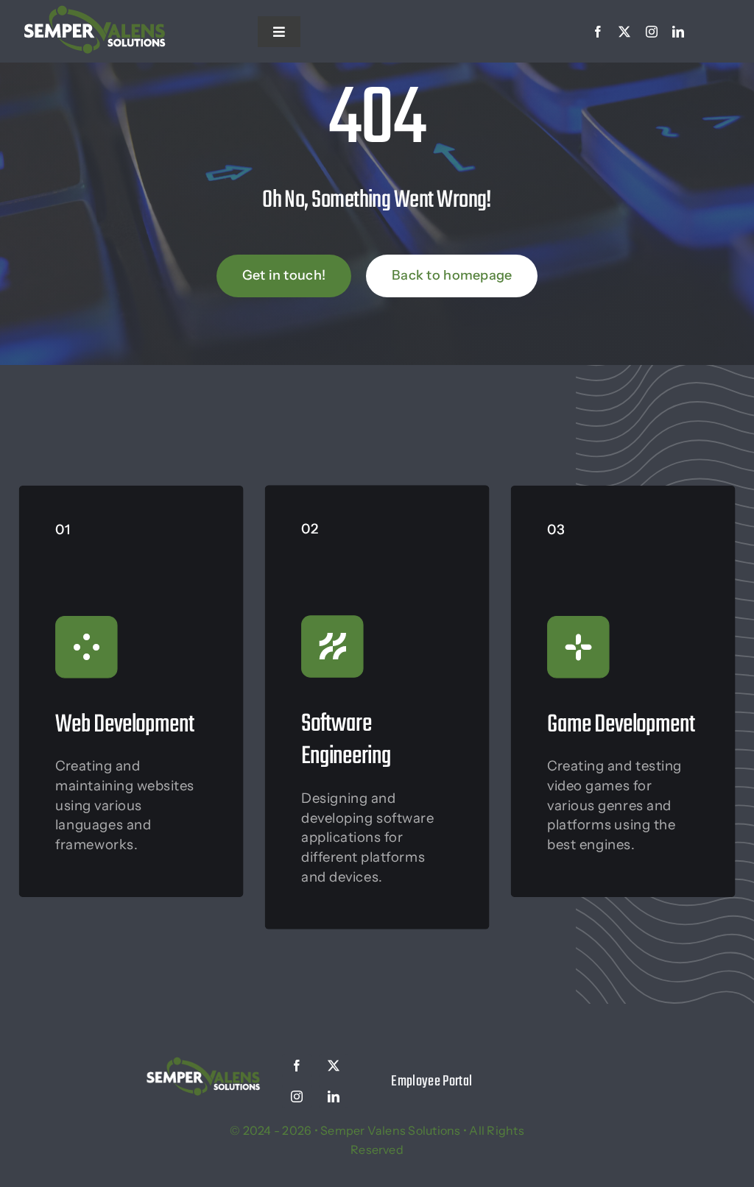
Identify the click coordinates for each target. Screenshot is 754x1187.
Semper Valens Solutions (390, 1130)
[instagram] (652, 32)
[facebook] (598, 32)
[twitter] (624, 32)
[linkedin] (678, 32)
